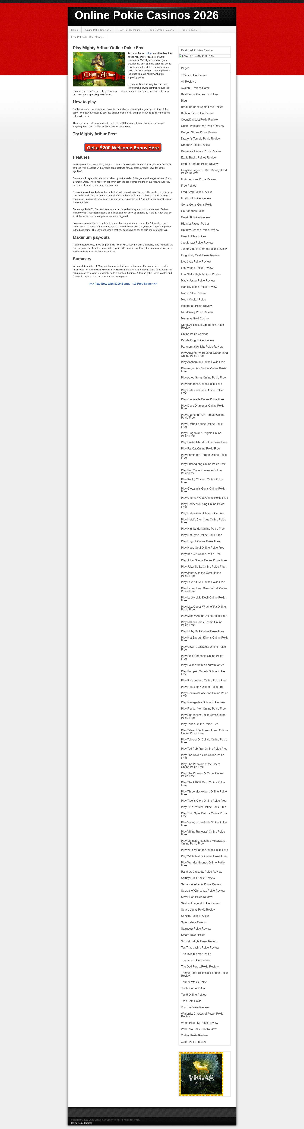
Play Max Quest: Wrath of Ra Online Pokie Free (203, 608)
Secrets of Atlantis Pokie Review (201, 884)
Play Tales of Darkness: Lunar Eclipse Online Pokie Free (204, 732)
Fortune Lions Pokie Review (198, 179)
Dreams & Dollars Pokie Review (201, 151)
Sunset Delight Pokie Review (199, 941)
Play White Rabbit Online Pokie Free (204, 856)
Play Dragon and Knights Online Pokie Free (201, 434)
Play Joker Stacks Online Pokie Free (204, 560)
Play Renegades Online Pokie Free (203, 702)
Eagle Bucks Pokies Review (198, 157)
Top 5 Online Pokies (162, 29)
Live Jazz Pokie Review (196, 261)
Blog (184, 100)
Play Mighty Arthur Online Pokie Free (108, 47)
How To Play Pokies (130, 29)
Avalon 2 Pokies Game (195, 87)
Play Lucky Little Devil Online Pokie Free (203, 599)
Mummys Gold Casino (195, 318)
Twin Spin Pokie (191, 1000)
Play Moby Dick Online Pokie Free (202, 631)
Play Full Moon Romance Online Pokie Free (201, 472)
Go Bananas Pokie (193, 210)
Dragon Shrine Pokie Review (199, 132)
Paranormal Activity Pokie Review (202, 346)
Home (74, 29)
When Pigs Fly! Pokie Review (199, 1022)
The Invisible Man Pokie (196, 953)
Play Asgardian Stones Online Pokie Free (203, 370)
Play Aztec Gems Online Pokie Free (203, 377)
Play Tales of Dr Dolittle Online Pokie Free (204, 741)
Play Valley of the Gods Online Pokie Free (204, 824)
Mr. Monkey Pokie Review (197, 312)
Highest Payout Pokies (195, 223)
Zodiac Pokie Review (194, 1035)
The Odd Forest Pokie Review (200, 966)
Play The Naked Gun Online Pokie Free (202, 756)
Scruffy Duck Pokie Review (198, 877)
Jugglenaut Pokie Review (197, 242)
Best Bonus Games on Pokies (199, 94)
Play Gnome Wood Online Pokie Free (204, 497)
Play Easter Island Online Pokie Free (204, 442)
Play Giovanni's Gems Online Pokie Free (203, 490)
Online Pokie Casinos (98, 29)
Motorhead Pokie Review (197, 305)
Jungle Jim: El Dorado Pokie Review (204, 248)
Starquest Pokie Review (196, 928)
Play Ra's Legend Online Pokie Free (204, 680)
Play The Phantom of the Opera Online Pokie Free (200, 765)
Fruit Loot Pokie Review (196, 198)
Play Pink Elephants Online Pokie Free (202, 657)
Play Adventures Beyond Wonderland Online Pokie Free (204, 354)
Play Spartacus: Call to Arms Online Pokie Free (203, 716)
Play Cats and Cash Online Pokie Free (202, 391)
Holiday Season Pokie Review (200, 229)
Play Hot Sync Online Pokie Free (201, 534)
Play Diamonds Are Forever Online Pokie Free (202, 416)
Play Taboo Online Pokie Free (199, 724)
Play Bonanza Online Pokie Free (201, 383)
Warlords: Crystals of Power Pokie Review (202, 1015)
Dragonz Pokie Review (195, 144)
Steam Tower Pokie (193, 934)
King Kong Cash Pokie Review (200, 255)
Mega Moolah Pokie (193, 299)
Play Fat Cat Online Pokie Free (200, 448)
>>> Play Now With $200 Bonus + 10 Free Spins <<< (123, 283)
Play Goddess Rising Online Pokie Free (202, 505)
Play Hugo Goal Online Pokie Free (202, 547)
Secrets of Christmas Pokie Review (203, 890)
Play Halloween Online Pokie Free (202, 513)
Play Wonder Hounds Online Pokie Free (203, 864)
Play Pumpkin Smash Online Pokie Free (203, 673)
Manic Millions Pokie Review (199, 286)
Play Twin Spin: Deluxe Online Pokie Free (204, 815)
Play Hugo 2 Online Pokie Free (200, 541)
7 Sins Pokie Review (194, 75)
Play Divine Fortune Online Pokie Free (202, 425)
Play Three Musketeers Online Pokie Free (204, 793)
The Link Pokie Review (195, 960)
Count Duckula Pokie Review (199, 119)
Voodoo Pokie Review (195, 1007)
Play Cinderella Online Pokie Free (202, 399)
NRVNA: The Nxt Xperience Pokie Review (202, 326)
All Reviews (188, 81)
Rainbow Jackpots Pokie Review (201, 871)
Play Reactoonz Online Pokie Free (202, 686)
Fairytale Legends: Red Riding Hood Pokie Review (204, 171)
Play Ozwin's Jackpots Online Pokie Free (203, 648)
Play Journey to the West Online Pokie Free (201, 574)
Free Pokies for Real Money (87, 36)
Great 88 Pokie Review (195, 217)
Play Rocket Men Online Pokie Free (203, 708)
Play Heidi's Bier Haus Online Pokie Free (203, 521)
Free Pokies (189, 29)
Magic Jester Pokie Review (198, 280)
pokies (149, 53)
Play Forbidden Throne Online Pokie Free (204, 456)
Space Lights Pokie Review (198, 909)
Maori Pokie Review (193, 293)
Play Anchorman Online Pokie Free (203, 362)
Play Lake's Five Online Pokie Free (203, 582)
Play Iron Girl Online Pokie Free (201, 553)
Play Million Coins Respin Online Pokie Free (201, 623)
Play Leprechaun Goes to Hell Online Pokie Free (204, 590)
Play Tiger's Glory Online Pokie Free (203, 800)
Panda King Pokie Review (197, 340)
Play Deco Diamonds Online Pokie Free (202, 407)
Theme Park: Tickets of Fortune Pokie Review (204, 974)
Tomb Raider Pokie (193, 988)
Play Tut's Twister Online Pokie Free (203, 806)
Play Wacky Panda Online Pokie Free (204, 849)
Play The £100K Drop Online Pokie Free (203, 784)
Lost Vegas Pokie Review (197, 267)
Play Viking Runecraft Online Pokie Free (203, 833)
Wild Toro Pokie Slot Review (199, 1029)
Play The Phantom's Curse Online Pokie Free (202, 775)
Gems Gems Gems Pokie (197, 204)
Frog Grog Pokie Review (196, 191)
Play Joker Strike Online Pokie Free (203, 566)
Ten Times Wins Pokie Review (200, 947)
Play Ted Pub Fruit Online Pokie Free (204, 748)
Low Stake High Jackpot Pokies (201, 274)
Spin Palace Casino (193, 922)
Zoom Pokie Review (193, 1041)
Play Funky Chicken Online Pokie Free (202, 481)
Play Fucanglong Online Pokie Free (203, 463)
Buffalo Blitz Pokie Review (197, 113)
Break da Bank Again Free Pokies (202, 106)
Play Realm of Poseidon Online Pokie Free (204, 694)
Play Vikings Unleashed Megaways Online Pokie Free (203, 842)
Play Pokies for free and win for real (203, 665)
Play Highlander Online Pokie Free (203, 528)
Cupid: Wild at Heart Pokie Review (202, 125)
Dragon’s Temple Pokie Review (200, 138)
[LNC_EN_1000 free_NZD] (196, 55)
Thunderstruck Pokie (194, 982)
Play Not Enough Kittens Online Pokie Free (205, 639)
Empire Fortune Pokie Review (199, 163)
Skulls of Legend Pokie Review (200, 903)
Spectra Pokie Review (195, 915)
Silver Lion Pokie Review (197, 896)
